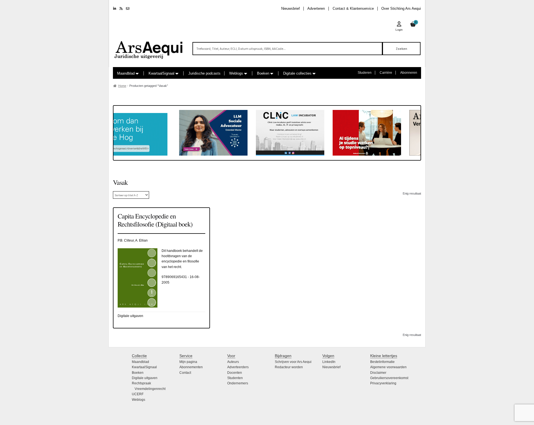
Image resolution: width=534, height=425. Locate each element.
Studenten (235, 378)
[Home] (148, 47)
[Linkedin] (114, 9)
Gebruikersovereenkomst (389, 378)
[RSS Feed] (121, 9)
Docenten (234, 373)
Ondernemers (237, 383)
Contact (185, 373)
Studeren (365, 73)
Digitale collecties (297, 73)
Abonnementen (191, 367)
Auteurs (233, 362)
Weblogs (236, 73)
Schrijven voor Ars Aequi (293, 362)
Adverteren (316, 8)
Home (122, 85)
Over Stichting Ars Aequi (401, 8)
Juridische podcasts (204, 73)
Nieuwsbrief (290, 8)
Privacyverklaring (383, 383)
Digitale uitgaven (144, 378)
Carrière (386, 73)
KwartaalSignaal (161, 73)
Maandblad (126, 73)
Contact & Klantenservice (353, 8)
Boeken (263, 73)
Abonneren (408, 73)
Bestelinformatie (382, 362)
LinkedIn (328, 362)
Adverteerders (238, 367)
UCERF (138, 394)
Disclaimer (378, 373)
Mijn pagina (188, 362)
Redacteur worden (289, 367)
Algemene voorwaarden (388, 367)
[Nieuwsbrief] (127, 9)
